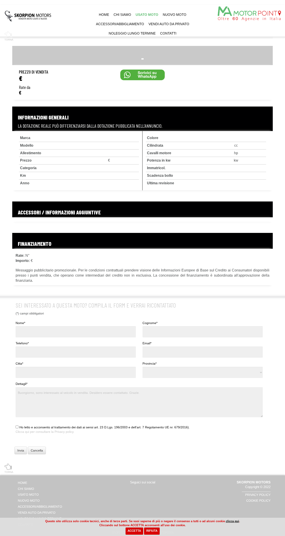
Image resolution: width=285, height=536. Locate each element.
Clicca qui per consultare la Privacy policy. (45, 431)
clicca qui (232, 521)
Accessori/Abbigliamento (120, 24)
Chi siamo (122, 14)
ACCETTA (134, 530)
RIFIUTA (151, 530)
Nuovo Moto (174, 14)
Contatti (168, 33)
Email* (146, 343)
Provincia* (149, 363)
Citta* (19, 363)
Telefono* (22, 343)
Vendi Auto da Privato (169, 24)
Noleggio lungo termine (132, 33)
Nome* (20, 323)
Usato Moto (147, 14)
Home (104, 14)
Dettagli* (21, 384)
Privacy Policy (258, 495)
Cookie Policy (258, 500)
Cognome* (149, 323)
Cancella (37, 450)
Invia (20, 450)
